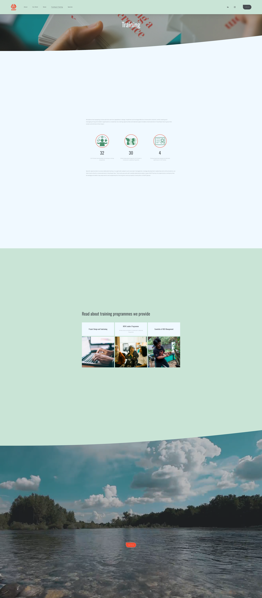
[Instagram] (235, 7)
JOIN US (247, 7)
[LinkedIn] (228, 7)
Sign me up (131, 545)
